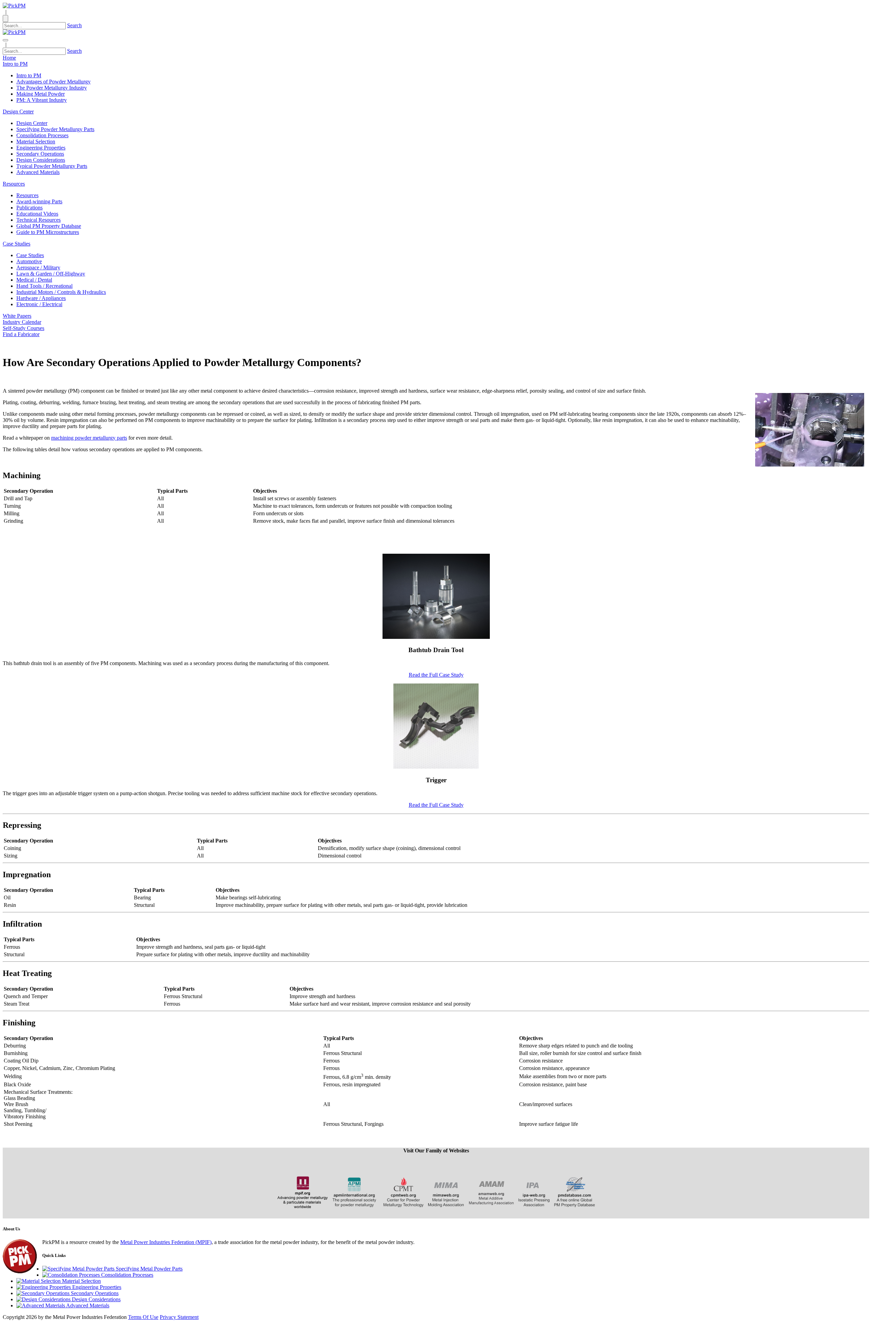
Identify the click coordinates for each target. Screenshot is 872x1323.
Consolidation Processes (42, 135)
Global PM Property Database (48, 226)
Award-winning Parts (39, 201)
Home (9, 58)
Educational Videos (37, 214)
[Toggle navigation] (5, 40)
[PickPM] (14, 6)
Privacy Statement (179, 1317)
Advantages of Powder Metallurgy (53, 81)
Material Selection (35, 141)
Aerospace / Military (38, 267)
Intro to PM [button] (15, 64)
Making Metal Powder (40, 94)
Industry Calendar (22, 322)
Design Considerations (40, 160)
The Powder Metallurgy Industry (51, 88)
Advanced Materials (38, 172)
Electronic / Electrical (39, 304)
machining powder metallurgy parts (89, 438)
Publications (29, 207)
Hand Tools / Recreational (44, 286)
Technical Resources (38, 220)
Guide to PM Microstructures (47, 232)
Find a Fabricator (21, 334)
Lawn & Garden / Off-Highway (50, 274)
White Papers (17, 316)
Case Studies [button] (16, 244)
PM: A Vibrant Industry (41, 100)
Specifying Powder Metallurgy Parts (55, 129)
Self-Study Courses (23, 328)
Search (74, 25)
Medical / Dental (34, 280)
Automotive (29, 261)
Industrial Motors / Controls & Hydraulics (61, 292)
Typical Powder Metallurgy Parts (51, 166)
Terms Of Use (143, 1317)
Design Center (31, 123)
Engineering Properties (40, 148)
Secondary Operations (40, 154)
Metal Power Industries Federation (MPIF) (166, 1242)
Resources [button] (14, 184)
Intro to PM (28, 75)
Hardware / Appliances (41, 298)
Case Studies (30, 255)
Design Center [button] (18, 111)
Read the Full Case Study (436, 675)
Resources (27, 195)
